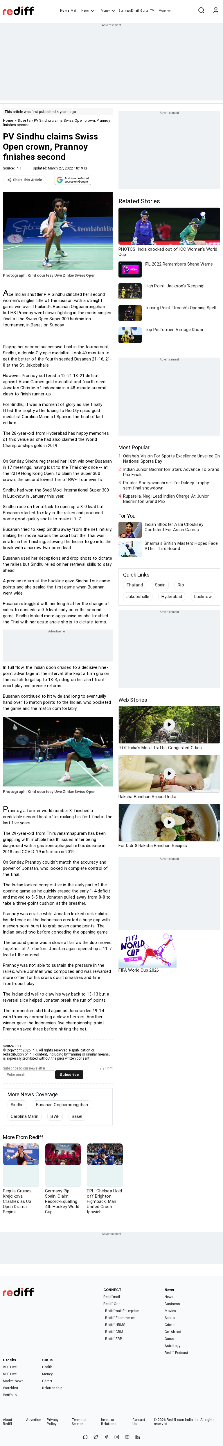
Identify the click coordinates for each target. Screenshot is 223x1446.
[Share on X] (95, 1437)
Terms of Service (79, 1422)
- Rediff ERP (112, 1339)
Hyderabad (171, 596)
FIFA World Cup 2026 (138, 970)
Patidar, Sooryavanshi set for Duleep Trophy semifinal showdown (166, 485)
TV (152, 11)
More (162, 11)
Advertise (33, 1420)
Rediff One (111, 1304)
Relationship (52, 1388)
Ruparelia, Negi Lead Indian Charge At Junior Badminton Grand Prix (166, 499)
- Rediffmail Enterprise (121, 1311)
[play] (169, 725)
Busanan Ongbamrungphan (62, 1104)
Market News (13, 1381)
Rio (181, 585)
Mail (74, 11)
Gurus (144, 11)
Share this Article (27, 180)
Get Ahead (173, 1332)
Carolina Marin (24, 1116)
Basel (77, 1116)
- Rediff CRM (113, 1332)
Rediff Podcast (176, 1353)
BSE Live (10, 1367)
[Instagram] (116, 1437)
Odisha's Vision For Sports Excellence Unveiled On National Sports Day (171, 458)
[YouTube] (127, 1437)
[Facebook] (106, 1437)
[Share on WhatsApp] (85, 1437)
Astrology (172, 1346)
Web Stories (132, 700)
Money (105, 11)
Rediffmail (111, 1297)
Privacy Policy (52, 1422)
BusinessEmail (128, 11)
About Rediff (7, 1422)
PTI (18, 168)
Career (47, 1381)
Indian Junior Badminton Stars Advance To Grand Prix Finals (171, 472)
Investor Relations (108, 1422)
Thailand (134, 585)
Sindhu (17, 1104)
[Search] (201, 10)
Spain (160, 585)
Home (64, 11)
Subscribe (69, 1074)
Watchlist (10, 1388)
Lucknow (203, 596)
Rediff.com (175, 1420)
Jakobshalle (137, 596)
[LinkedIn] (137, 1437)
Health (47, 1367)
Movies (170, 1311)
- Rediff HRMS (114, 1325)
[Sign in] (215, 10)
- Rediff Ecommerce (118, 1318)
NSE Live (10, 1374)
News (85, 11)
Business (172, 1304)
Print (109, 1068)
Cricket (170, 1325)
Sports (23, 120)
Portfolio (10, 1395)
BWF (55, 1116)
